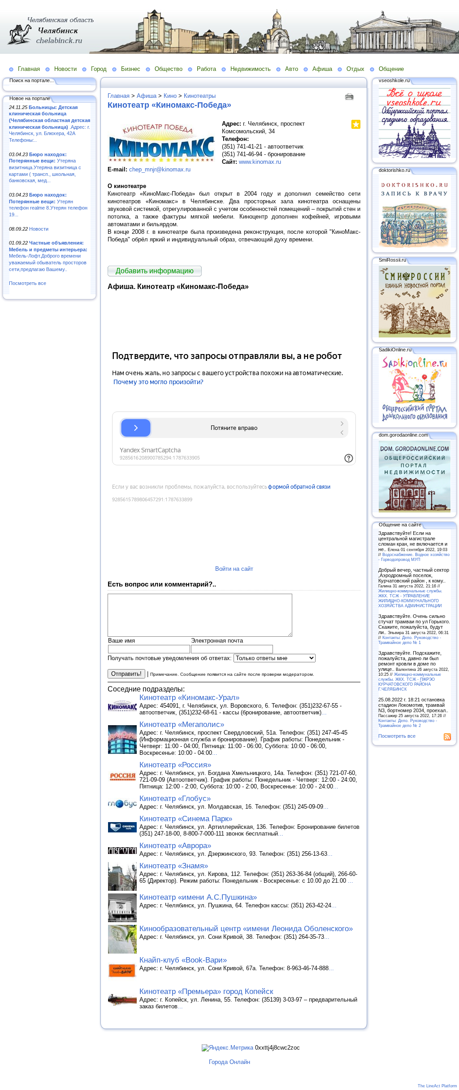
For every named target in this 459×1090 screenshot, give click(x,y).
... (324, 712)
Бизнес (130, 69)
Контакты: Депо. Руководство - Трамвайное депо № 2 (407, 723)
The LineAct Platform (437, 1086)
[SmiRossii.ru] (414, 335)
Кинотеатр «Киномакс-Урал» (189, 697)
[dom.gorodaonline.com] (414, 510)
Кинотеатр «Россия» (175, 765)
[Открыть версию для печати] (350, 95)
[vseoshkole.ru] (414, 156)
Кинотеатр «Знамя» (173, 866)
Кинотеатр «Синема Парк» (185, 818)
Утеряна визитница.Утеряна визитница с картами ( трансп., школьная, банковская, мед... (45, 168)
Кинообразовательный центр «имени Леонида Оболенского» (246, 928)
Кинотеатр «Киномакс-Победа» (169, 105)
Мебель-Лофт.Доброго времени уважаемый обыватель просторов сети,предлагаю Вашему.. (48, 256)
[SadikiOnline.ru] (414, 421)
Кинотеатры (200, 95)
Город (99, 69)
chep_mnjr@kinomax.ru (160, 169)
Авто (291, 69)
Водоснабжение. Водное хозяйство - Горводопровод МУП (414, 557)
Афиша (322, 69)
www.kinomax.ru (260, 161)
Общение (391, 69)
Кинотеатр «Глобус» (175, 798)
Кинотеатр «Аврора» (175, 845)
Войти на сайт (234, 568)
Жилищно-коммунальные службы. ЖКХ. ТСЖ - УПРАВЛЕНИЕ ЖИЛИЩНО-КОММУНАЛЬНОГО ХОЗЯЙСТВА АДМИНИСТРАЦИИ (410, 598)
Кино (170, 95)
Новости (65, 69)
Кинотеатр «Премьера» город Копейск (206, 991)
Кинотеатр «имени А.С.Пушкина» (198, 897)
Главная (29, 69)
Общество (168, 69)
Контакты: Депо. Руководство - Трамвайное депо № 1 (409, 640)
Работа (206, 69)
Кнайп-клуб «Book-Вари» (183, 960)
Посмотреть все (27, 283)
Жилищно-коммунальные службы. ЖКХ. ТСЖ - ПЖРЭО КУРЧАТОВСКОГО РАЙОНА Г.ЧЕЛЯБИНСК (409, 682)
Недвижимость (250, 69)
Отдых (355, 69)
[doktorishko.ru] (414, 246)
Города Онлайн (229, 1062)
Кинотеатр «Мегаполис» (181, 724)
